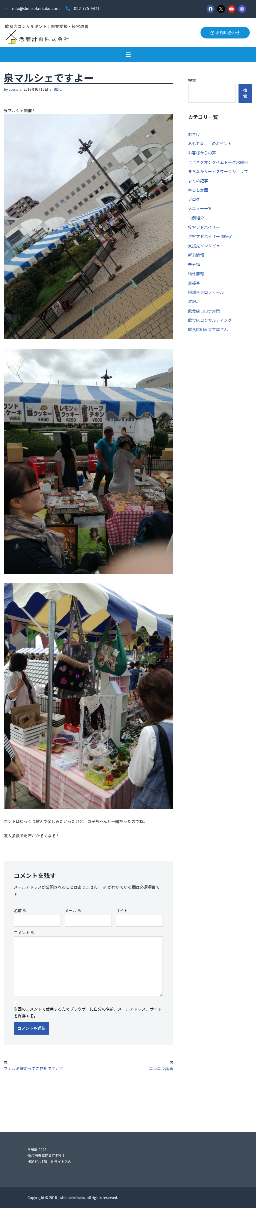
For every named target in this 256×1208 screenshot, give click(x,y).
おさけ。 (196, 134)
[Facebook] (210, 9)
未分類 (194, 264)
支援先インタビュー (206, 246)
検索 (192, 80)
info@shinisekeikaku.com (36, 8)
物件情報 (196, 274)
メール (73, 910)
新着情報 (196, 255)
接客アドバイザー (204, 227)
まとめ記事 (198, 181)
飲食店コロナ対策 (204, 311)
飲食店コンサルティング (210, 320)
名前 (20, 910)
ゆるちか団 (198, 190)
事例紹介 (196, 218)
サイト (122, 910)
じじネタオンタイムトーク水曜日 (218, 162)
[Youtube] (232, 9)
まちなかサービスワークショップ (218, 171)
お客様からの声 (202, 153)
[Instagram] (242, 9)
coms (13, 89)
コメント (24, 932)
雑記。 (59, 89)
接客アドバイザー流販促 (210, 236)
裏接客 (194, 283)
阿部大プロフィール (206, 292)
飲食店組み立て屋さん (208, 329)
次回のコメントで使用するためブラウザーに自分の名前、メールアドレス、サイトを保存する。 (88, 1012)
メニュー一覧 (200, 208)
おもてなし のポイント (210, 143)
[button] (128, 54)
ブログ (194, 199)
